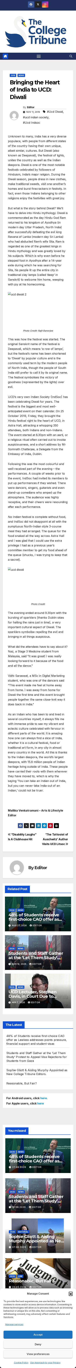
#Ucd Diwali (55, 111)
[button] (70, 1293)
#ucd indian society (36, 117)
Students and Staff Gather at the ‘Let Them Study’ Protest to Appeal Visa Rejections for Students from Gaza (36, 1057)
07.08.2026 (19, 1247)
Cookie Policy (21, 1362)
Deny (38, 1344)
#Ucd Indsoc (31, 122)
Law (20, 1276)
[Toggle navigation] (39, 56)
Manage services (14, 1324)
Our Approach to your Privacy (45, 1362)
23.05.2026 (19, 1287)
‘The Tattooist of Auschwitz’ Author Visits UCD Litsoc (55, 839)
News (21, 75)
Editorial (23, 1232)
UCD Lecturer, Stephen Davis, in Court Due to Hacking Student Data (32, 996)
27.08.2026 (19, 1167)
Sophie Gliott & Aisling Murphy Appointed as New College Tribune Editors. (36, 1241)
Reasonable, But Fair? (21, 1083)
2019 (13, 75)
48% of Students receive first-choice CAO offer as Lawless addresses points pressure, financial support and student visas (36, 1039)
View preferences (38, 1354)
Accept (38, 1334)
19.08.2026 (19, 1207)
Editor (30, 107)
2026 (12, 910)
